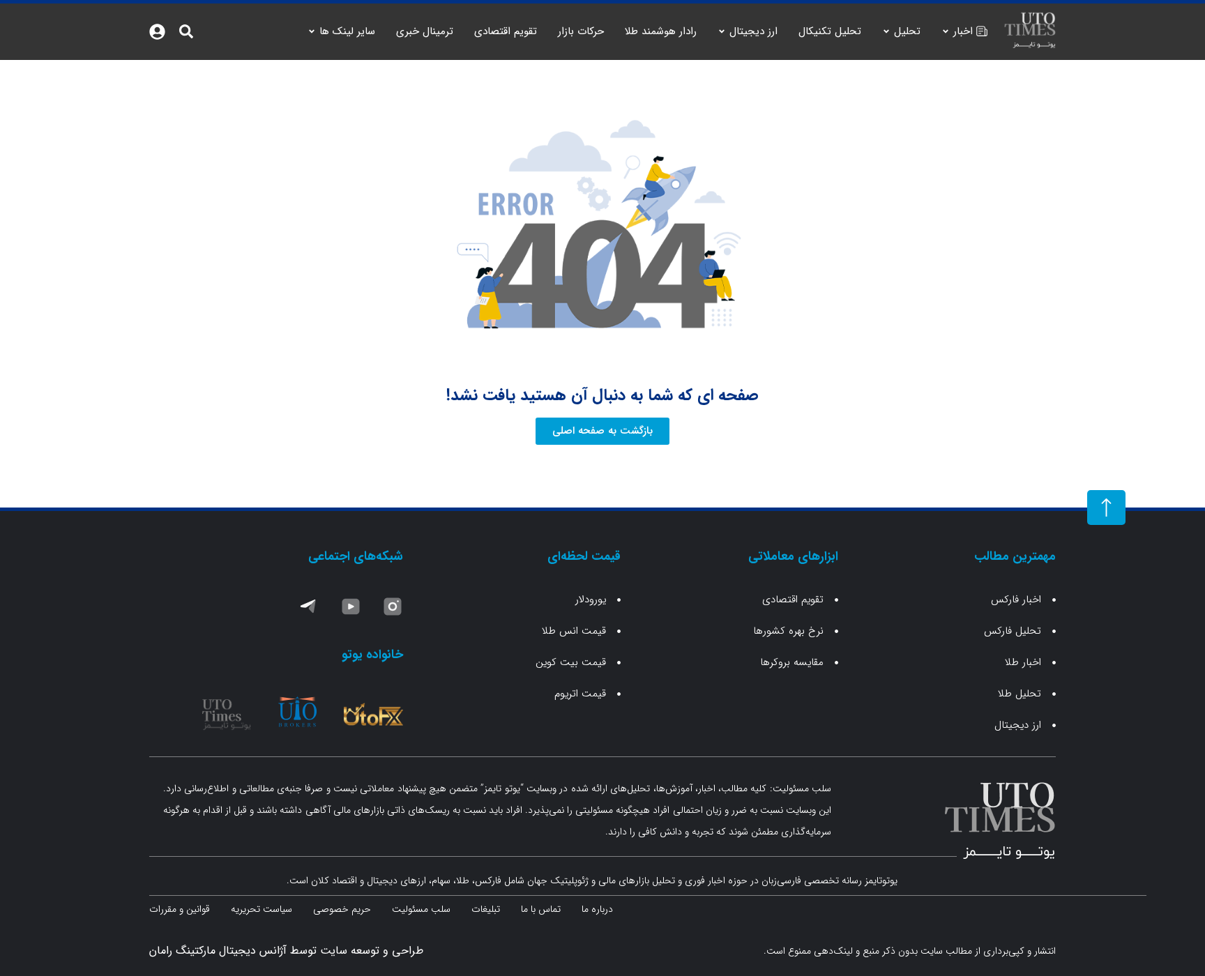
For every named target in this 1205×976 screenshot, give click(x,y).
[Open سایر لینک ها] (312, 32)
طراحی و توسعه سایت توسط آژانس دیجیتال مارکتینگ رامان (286, 950)
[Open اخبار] (945, 32)
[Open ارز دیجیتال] (722, 32)
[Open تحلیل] (886, 32)
